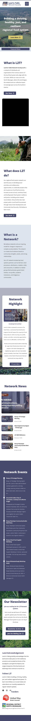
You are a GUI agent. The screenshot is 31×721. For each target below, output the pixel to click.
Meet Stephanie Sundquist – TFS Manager (21, 427)
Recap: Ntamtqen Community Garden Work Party (21, 445)
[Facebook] (3, 691)
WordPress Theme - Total (11, 718)
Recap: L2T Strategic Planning (14, 478)
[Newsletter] (10, 691)
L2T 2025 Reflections (19, 435)
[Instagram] (7, 691)
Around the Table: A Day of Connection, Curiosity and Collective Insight (16, 499)
